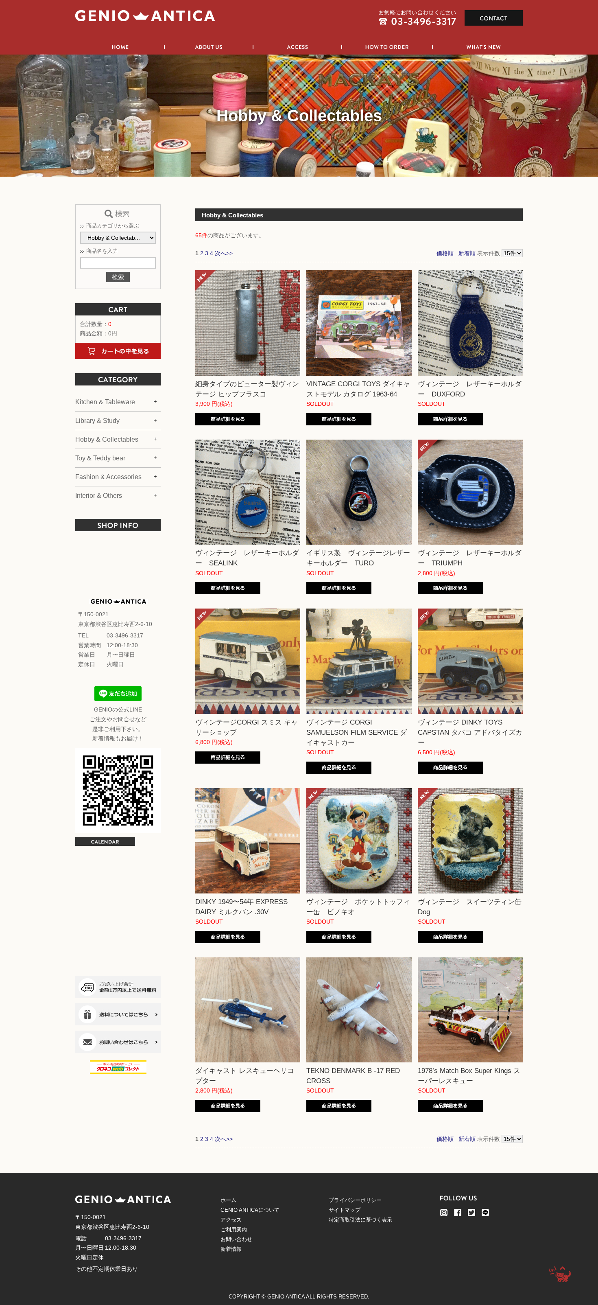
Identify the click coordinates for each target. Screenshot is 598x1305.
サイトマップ (344, 1210)
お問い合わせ (236, 1239)
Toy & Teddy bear (100, 458)
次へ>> (224, 253)
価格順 (445, 253)
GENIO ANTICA (286, 1297)
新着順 (467, 253)
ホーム (228, 1200)
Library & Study (97, 420)
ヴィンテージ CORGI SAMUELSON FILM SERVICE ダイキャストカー (356, 732)
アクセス (231, 1220)
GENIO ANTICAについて (249, 1210)
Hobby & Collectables (106, 439)
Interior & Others (98, 495)
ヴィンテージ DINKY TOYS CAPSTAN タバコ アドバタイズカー (470, 732)
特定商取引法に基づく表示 (360, 1220)
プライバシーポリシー (355, 1200)
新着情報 (231, 1249)
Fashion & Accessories (108, 476)
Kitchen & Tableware (105, 402)
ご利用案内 (233, 1229)
